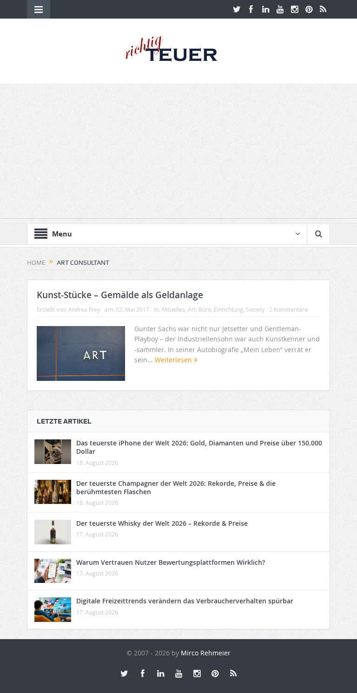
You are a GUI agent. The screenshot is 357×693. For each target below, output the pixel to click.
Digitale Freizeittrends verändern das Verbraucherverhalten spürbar (184, 600)
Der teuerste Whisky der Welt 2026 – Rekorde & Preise (162, 523)
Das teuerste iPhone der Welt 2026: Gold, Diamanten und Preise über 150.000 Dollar (199, 447)
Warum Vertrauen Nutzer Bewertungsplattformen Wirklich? (170, 562)
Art (192, 309)
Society (255, 309)
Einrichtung (228, 309)
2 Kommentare (288, 309)
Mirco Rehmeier (206, 652)
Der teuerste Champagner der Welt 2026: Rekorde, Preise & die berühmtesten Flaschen (176, 487)
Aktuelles (173, 309)
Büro (204, 309)
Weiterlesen (174, 359)
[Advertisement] (178, 153)
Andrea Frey (84, 309)
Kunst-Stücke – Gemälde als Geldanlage (120, 295)
